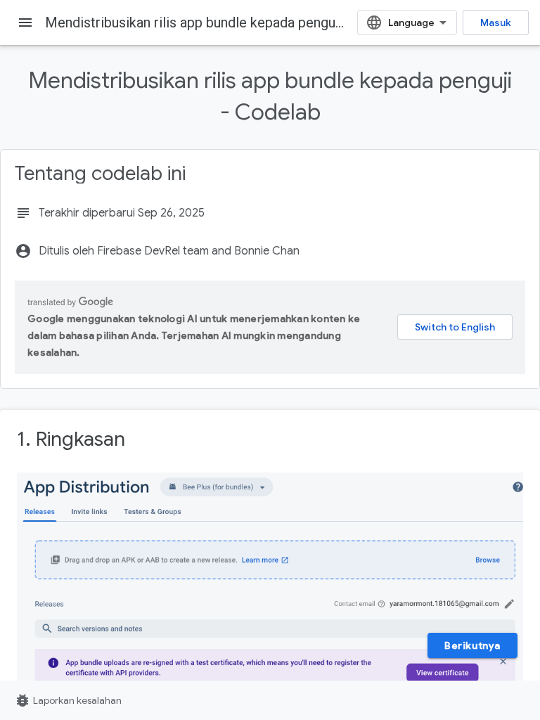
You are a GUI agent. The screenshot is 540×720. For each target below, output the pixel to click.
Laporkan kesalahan (68, 700)
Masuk (495, 22)
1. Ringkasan (71, 439)
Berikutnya (472, 645)
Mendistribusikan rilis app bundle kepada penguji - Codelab (225, 22)
